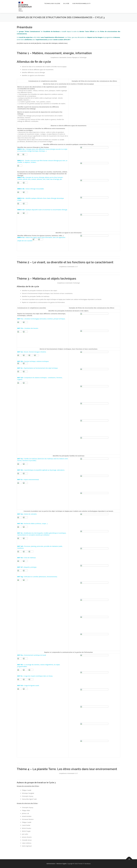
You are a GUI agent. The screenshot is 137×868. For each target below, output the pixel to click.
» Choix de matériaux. (26, 558)
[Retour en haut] (129, 859)
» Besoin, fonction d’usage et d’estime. (31, 352)
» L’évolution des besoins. (27, 328)
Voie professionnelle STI (81, 3)
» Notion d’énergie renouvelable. (30, 189)
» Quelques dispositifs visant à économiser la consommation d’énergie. (42, 210)
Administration (51, 863)
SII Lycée (66, 3)
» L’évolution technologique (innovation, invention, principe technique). (44, 319)
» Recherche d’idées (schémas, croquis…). (32, 523)
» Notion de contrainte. (27, 514)
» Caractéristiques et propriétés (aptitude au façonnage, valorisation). (41, 470)
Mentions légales (61, 863)
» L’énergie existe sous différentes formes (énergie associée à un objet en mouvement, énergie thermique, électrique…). (42, 150)
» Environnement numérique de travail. (31, 655)
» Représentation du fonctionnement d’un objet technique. (37, 368)
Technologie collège (52, 3)
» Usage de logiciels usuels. (28, 685)
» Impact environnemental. (28, 479)
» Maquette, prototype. (27, 567)
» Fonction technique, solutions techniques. (33, 361)
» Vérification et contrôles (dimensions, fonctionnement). (37, 577)
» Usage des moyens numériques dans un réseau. (35, 676)
